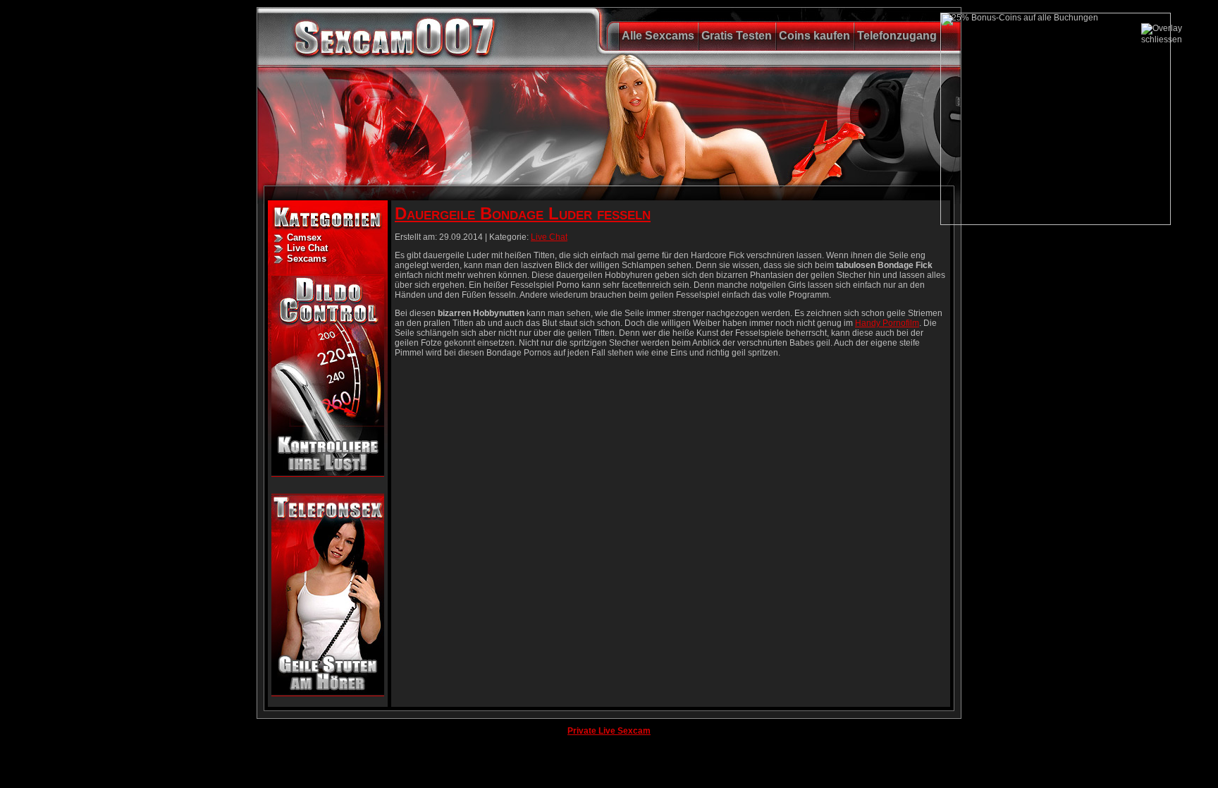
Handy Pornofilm (887, 323)
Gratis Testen (736, 36)
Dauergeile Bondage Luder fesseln (523, 213)
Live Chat (307, 248)
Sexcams (306, 258)
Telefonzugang (897, 36)
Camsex (304, 237)
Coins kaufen (814, 36)
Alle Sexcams (658, 36)
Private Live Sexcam (609, 731)
